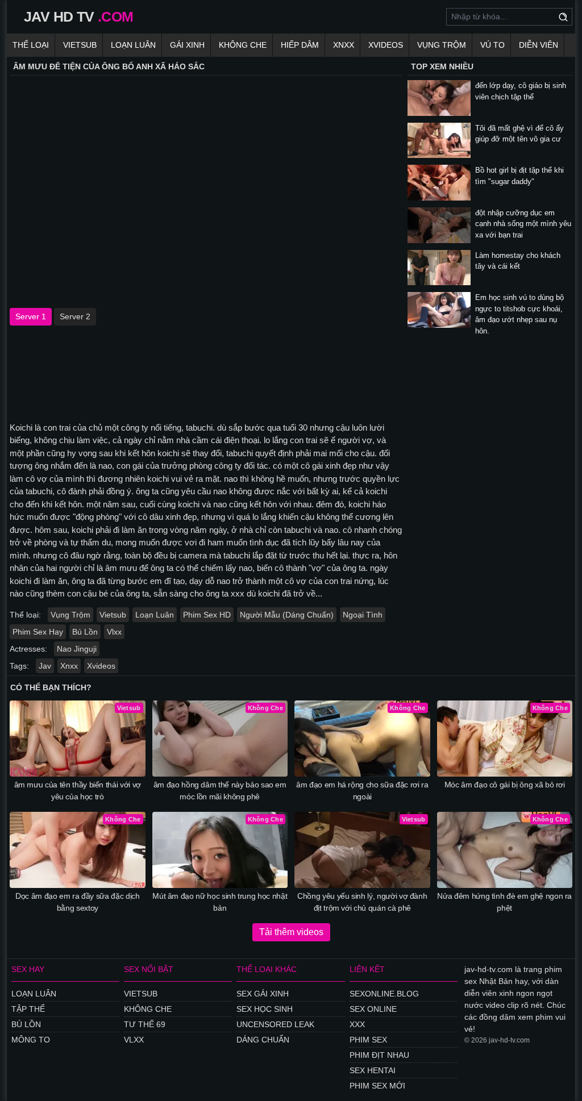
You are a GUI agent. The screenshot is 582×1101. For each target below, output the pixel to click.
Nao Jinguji (77, 648)
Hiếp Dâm (300, 44)
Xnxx (343, 44)
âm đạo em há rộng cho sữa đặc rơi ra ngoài (362, 790)
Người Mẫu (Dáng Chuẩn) (287, 614)
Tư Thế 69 (144, 1024)
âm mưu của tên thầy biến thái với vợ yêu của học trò (77, 790)
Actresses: (28, 648)
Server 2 (75, 316)
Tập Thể (28, 1009)
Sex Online (373, 1009)
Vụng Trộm (441, 44)
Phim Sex (368, 1039)
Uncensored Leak (275, 1024)
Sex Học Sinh (264, 1009)
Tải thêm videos (291, 932)
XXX (357, 1024)
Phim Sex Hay (38, 631)
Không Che (243, 44)
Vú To (492, 44)
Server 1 (30, 316)
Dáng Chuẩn (262, 1039)
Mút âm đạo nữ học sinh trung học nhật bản (219, 901)
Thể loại (31, 44)
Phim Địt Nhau (379, 1055)
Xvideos (385, 44)
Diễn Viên (538, 44)
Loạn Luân (133, 44)
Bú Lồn (85, 631)
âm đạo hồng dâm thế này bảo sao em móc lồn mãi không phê (219, 790)
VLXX (134, 1039)
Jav (45, 665)
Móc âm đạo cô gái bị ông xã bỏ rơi (504, 784)
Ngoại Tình (363, 614)
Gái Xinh (187, 44)
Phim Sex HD (207, 614)
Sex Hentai (373, 1070)
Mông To (30, 1039)
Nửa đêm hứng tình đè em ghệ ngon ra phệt (504, 901)
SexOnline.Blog (384, 993)
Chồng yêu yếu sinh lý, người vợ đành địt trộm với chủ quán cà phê (362, 901)
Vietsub (80, 44)
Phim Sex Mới (377, 1085)
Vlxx (114, 631)
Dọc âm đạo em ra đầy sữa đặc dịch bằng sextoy (77, 901)
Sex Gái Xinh (262, 993)
